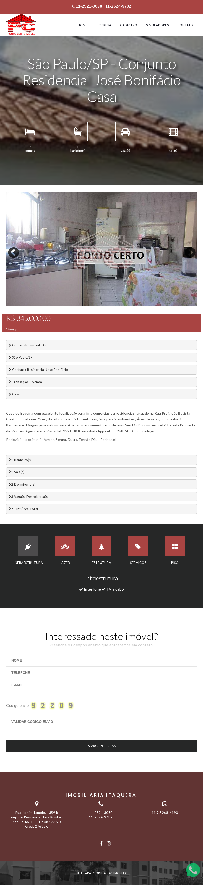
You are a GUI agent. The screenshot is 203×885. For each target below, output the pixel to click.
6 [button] (47, 305)
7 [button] (54, 305)
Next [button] (186, 249)
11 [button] (84, 305)
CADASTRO (128, 25)
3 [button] (24, 305)
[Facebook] (101, 843)
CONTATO (185, 25)
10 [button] (76, 305)
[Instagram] (109, 843)
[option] (101, 249)
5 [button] (39, 305)
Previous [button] (9, 249)
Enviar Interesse (102, 746)
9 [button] (69, 305)
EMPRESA (104, 25)
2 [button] (17, 305)
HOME (83, 25)
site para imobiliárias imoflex (101, 873)
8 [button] (61, 305)
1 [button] (9, 305)
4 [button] (32, 305)
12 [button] (91, 305)
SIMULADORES (157, 25)
